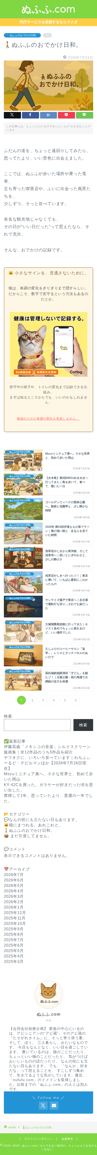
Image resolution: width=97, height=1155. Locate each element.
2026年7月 (14, 874)
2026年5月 (14, 885)
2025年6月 (14, 945)
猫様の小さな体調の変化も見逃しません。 (48, 418)
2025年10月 (15, 923)
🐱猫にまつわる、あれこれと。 (33, 825)
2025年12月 (15, 912)
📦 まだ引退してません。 (28, 836)
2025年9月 (14, 929)
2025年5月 (14, 950)
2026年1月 (14, 907)
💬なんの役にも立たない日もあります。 (41, 819)
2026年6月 (14, 880)
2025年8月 (14, 934)
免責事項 (67, 1138)
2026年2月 (14, 902)
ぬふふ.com (48, 9)
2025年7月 (14, 940)
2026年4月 (14, 891)
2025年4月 (14, 956)
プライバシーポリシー (38, 1138)
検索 (8, 716)
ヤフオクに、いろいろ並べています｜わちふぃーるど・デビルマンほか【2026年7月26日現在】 (47, 763)
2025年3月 (14, 961)
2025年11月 (15, 918)
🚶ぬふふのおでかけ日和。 (22, 35)
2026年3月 (14, 896)
